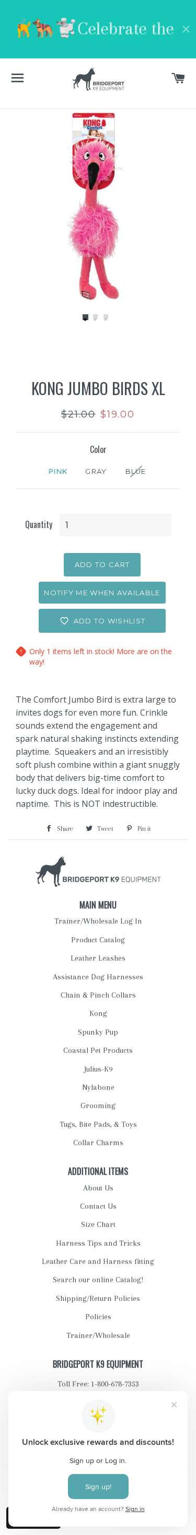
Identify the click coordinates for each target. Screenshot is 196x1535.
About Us (98, 1188)
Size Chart (98, 1224)
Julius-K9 (98, 1069)
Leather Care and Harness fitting (98, 1261)
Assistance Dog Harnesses (98, 976)
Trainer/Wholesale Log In (98, 921)
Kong (98, 1013)
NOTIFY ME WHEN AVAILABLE (102, 592)
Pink (58, 471)
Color (98, 449)
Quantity (38, 524)
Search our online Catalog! (98, 1279)
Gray (96, 471)
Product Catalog (98, 939)
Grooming (98, 1105)
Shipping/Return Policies (98, 1298)
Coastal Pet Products (98, 1050)
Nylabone (98, 1087)
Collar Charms (98, 1142)
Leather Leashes (98, 958)
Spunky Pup (98, 1032)
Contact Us (98, 1206)
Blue (135, 471)
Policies (98, 1316)
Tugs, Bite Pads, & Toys (98, 1124)
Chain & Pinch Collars (98, 995)
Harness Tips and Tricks (98, 1243)
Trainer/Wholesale (98, 1335)
